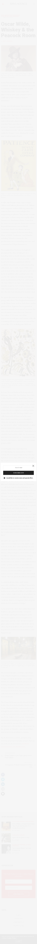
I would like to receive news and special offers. (19, 478)
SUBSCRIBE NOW (18, 473)
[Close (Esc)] (33, 466)
